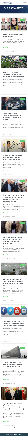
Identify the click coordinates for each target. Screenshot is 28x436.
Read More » (6, 47)
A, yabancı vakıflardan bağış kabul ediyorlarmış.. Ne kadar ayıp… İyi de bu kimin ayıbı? (12, 364)
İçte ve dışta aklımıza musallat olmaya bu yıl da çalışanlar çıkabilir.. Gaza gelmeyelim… (13, 157)
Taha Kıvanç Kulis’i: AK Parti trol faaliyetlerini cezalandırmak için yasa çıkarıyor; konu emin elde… (13, 323)
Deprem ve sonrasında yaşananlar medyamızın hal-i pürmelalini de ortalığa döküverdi (13, 74)
